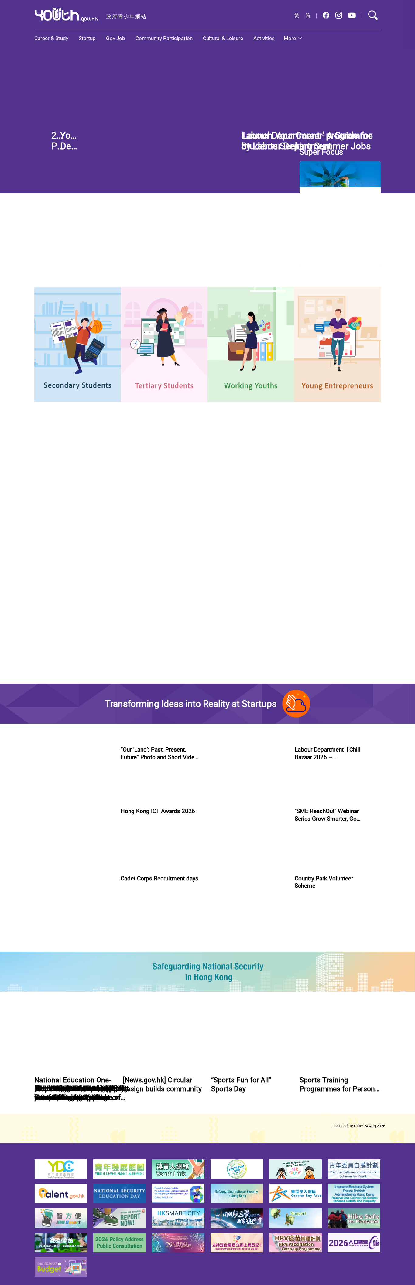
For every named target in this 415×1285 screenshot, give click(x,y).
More (290, 38)
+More (226, 553)
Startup (87, 38)
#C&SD (264, 308)
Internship (55, 514)
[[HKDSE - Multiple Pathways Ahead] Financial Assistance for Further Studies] (133, 129)
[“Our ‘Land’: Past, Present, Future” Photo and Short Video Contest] (73, 837)
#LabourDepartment (77, 711)
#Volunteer (304, 1023)
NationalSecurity (169, 514)
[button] (326, 15)
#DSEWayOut (161, 308)
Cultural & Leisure (223, 38)
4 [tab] (280, 181)
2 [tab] (258, 181)
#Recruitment (166, 1029)
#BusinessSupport (332, 872)
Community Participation (164, 38)
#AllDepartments (269, 608)
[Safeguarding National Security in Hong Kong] (207, 1064)
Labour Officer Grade (66, 685)
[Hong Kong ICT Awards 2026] (73, 916)
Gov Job (115, 38)
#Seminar (348, 951)
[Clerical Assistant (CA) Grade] (350, 641)
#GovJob (45, 711)
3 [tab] (269, 181)
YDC (82, 514)
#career (136, 308)
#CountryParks (333, 1023)
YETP (105, 514)
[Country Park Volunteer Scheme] (247, 995)
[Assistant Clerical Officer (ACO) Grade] (350, 584)
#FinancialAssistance (263, 134)
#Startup (302, 872)
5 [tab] (291, 181)
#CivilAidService (135, 1029)
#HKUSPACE (230, 314)
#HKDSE (294, 134)
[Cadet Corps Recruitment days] (73, 995)
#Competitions (134, 865)
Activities (264, 38)
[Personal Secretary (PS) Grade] (350, 698)
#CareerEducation (235, 308)
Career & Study (51, 38)
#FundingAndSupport (314, 951)
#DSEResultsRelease (325, 134)
